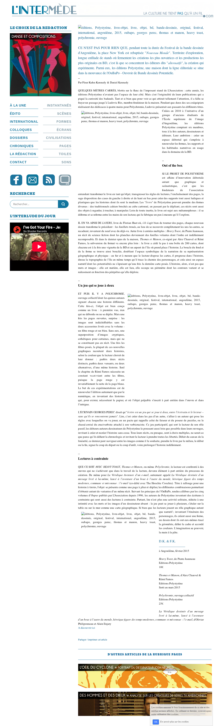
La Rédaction (23, 154)
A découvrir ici (87, 628)
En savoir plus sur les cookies (174, 722)
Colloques (21, 130)
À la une (18, 105)
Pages (65, 146)
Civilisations (58, 138)
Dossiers (19, 138)
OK (155, 722)
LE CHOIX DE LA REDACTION (38, 28)
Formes (63, 121)
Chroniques (22, 146)
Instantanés (59, 105)
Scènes (64, 113)
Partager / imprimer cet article (92, 639)
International (24, 121)
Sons (66, 162)
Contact (18, 162)
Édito (15, 113)
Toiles (65, 154)
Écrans (64, 130)
